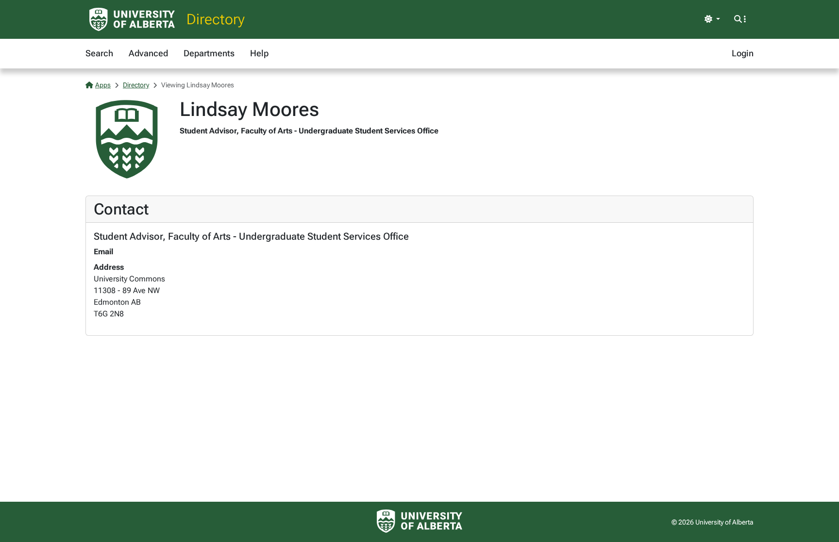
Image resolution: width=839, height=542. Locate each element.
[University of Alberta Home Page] (132, 19)
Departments (209, 53)
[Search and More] (740, 19)
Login (743, 53)
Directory (215, 19)
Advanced (148, 53)
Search (99, 53)
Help (259, 53)
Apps (103, 85)
